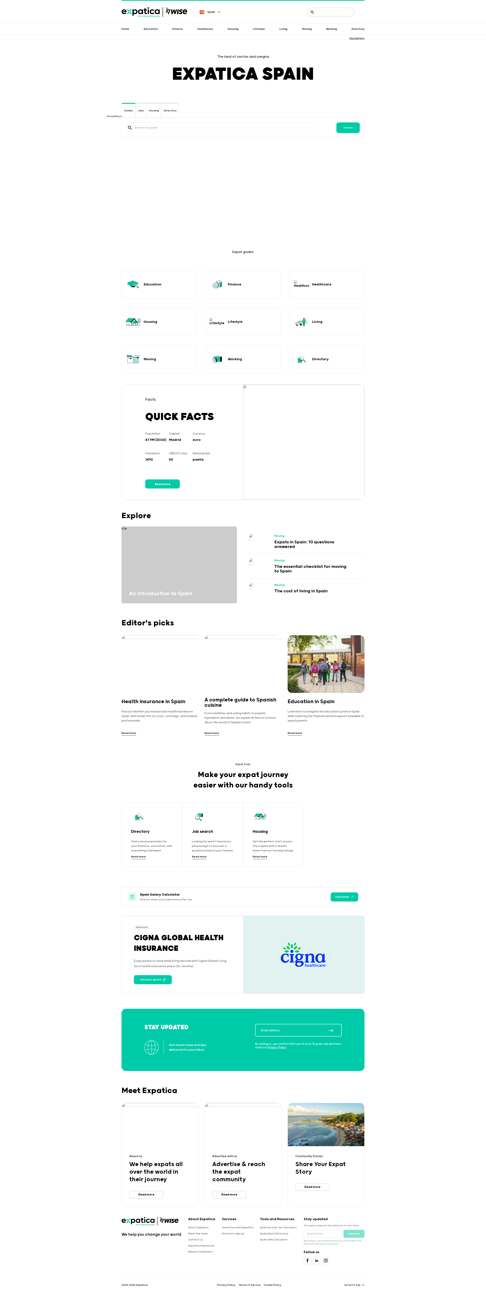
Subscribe (354, 1233)
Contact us (195, 1239)
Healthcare (205, 29)
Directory (358, 29)
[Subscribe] (335, 1030)
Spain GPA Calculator (274, 1239)
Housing (233, 29)
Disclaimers (357, 38)
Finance (177, 29)
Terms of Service (249, 1285)
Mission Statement (200, 1251)
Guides (128, 110)
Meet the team (198, 1233)
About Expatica (198, 1227)
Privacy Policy (276, 1047)
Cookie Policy (272, 1285)
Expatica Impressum (201, 1245)
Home (125, 29)
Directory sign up (233, 1233)
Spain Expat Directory (274, 1233)
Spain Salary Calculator (160, 895)
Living (283, 29)
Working (331, 29)
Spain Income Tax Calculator (278, 1227)
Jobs (141, 110)
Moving (307, 29)
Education (151, 29)
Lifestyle (259, 29)
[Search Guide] (130, 127)
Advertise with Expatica (237, 1227)
